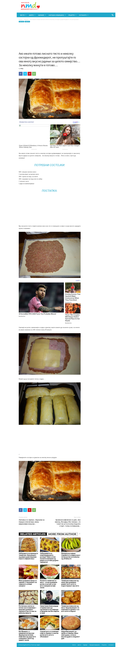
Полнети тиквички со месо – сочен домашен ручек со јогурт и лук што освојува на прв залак (48, 584)
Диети (31, 15)
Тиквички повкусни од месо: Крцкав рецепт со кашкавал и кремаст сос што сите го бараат (70, 608)
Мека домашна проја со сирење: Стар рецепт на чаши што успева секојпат (28, 583)
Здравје (41, 15)
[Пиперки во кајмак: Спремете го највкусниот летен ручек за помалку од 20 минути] (71, 544)
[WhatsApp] (34, 74)
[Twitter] (25, 74)
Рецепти (71, 15)
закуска (26, 19)
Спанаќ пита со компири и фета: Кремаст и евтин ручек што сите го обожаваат (49, 634)
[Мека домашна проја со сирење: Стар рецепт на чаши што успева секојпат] (28, 572)
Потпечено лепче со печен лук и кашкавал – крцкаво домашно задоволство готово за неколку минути (28, 609)
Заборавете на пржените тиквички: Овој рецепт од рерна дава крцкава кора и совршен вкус (28, 556)
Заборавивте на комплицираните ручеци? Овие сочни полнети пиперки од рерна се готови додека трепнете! (49, 557)
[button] (112, 15)
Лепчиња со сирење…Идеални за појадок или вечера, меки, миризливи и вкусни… (31, 522)
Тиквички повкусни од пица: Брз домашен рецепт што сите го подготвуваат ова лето (70, 583)
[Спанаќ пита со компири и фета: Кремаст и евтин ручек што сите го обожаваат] (49, 622)
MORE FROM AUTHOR (62, 534)
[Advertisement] (50, 37)
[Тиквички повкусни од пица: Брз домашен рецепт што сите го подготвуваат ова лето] (71, 572)
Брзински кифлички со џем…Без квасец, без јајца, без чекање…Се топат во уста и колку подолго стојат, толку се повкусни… (67, 523)
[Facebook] (21, 74)
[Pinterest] (30, 74)
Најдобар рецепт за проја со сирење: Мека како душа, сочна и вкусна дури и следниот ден (70, 634)
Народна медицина (56, 15)
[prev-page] (77, 534)
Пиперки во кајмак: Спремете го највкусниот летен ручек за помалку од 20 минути (70, 556)
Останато (83, 15)
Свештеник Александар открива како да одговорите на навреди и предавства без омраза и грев (49, 609)
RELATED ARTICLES (32, 534)
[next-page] (80, 534)
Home (20, 19)
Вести (22, 15)
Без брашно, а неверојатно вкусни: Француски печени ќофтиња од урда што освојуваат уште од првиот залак (27, 635)
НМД (21, 68)
